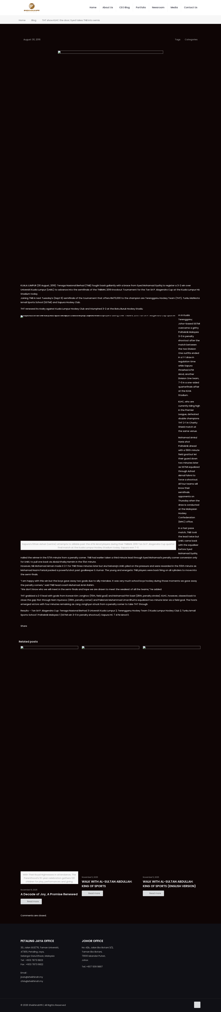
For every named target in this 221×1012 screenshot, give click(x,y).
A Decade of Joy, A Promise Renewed (49, 894)
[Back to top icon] (197, 1005)
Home (22, 20)
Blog (33, 20)
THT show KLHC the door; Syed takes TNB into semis (71, 20)
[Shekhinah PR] (32, 7)
